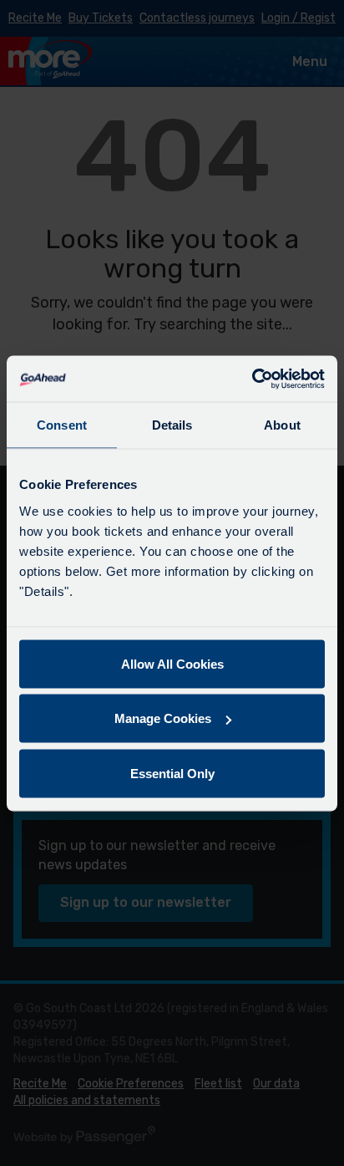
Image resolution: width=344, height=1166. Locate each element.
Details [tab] (172, 425)
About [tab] (282, 425)
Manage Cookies (162, 718)
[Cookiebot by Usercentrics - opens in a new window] (252, 379)
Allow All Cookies (172, 663)
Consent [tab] (62, 425)
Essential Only (172, 773)
